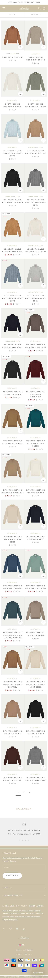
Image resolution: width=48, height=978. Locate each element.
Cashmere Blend (35, 147)
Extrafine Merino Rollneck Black (35, 732)
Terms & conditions (12, 977)
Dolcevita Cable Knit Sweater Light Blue (12, 298)
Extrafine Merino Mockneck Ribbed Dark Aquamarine (12, 635)
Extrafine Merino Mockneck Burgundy (35, 394)
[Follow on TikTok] (24, 928)
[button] (38, 972)
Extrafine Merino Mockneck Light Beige (12, 539)
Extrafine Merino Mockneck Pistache (35, 587)
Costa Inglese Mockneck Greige (35, 58)
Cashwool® (35, 54)
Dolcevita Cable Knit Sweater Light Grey (35, 298)
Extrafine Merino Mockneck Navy (35, 538)
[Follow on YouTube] (17, 928)
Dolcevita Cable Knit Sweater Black (12, 201)
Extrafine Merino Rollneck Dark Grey (36, 779)
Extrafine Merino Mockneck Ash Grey (35, 346)
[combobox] (24, 945)
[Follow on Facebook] (4, 928)
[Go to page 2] (29, 793)
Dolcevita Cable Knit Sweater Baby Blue (12, 153)
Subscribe (12, 875)
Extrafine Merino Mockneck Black (12, 393)
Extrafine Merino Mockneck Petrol (12, 587)
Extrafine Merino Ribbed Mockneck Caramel (12, 684)
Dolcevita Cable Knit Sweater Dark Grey (35, 202)
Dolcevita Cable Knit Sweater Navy (12, 346)
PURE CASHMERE (12, 54)
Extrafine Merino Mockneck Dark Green (35, 443)
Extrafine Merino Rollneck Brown (12, 779)
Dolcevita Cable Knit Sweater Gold (12, 250)
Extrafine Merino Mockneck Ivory (35, 491)
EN (23, 945)
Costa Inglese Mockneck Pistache (35, 105)
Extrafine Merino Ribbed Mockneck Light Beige (35, 684)
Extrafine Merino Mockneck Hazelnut (12, 491)
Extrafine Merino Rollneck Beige (12, 732)
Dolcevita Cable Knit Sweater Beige (35, 152)
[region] (24, 829)
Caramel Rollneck (12, 57)
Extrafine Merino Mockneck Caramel (12, 442)
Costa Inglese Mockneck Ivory (12, 105)
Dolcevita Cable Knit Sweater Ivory (35, 250)
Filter (12, 15)
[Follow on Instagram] (10, 928)
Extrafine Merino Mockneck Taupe (35, 634)
